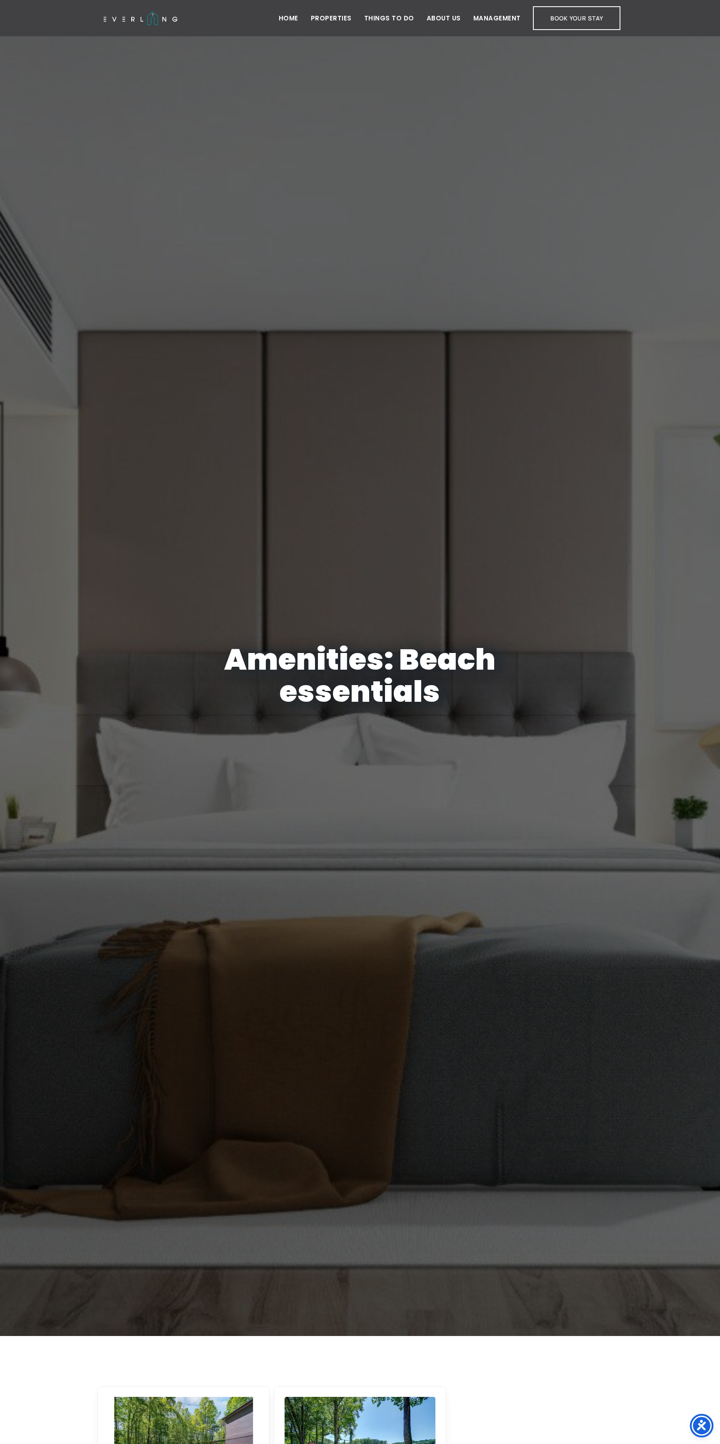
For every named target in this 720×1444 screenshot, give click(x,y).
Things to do (389, 18)
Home (288, 18)
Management (497, 18)
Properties (331, 18)
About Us (444, 18)
